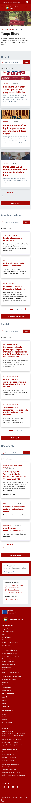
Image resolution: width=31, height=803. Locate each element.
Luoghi (4, 714)
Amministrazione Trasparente (11, 772)
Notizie (5, 83)
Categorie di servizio (9, 650)
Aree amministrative (10, 235)
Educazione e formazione (9, 653)
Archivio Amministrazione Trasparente (13, 775)
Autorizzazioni (6, 688)
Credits (15, 797)
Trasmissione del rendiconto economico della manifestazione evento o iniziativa (15, 411)
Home (2, 29)
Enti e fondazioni (9, 283)
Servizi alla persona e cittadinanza (12, 239)
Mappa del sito (6, 797)
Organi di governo (7, 629)
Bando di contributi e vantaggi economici (13, 466)
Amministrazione (8, 625)
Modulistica (7, 503)
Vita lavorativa (6, 659)
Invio (26, 62)
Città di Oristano (7, 722)
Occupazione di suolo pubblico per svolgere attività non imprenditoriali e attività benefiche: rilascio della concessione (15, 352)
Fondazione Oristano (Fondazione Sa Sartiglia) (14, 287)
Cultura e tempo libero (11, 376)
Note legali (5, 767)
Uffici (5, 260)
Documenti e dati (7, 645)
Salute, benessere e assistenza (11, 656)
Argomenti (9, 29)
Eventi (4, 717)
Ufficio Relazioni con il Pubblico (11, 739)
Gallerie (4, 720)
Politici (4, 640)
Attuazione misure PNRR (9, 770)
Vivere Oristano (8, 711)
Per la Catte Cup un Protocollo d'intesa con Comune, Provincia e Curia (15, 170)
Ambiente (5, 682)
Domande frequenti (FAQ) (9, 749)
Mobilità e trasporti (8, 662)
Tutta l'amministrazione (15, 316)
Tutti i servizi (15, 438)
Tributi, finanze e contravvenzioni (12, 677)
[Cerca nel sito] (26, 7)
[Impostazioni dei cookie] (3, 800)
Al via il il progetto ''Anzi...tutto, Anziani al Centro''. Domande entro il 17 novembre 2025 (14, 475)
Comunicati (5, 706)
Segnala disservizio (8, 754)
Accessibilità (23, 797)
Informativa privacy (8, 760)
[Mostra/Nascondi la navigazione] (2, 7)
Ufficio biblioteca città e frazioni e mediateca (13, 264)
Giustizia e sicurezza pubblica (10, 673)
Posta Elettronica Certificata (10, 742)
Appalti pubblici (6, 690)
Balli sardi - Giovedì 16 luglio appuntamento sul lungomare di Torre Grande (14, 129)
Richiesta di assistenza (9, 757)
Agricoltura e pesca (8, 693)
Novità (4, 697)
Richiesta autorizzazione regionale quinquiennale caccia (14, 508)
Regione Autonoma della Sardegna (11, 2)
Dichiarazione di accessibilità (10, 764)
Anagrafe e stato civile (9, 667)
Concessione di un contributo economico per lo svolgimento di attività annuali (14, 383)
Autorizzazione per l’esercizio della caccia (13, 529)
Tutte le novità (15, 203)
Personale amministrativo (9, 642)
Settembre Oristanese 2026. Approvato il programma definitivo (14, 89)
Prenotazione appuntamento (10, 752)
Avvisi (4, 703)
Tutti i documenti (15, 555)
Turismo (4, 670)
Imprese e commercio (10, 344)
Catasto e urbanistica (8, 664)
